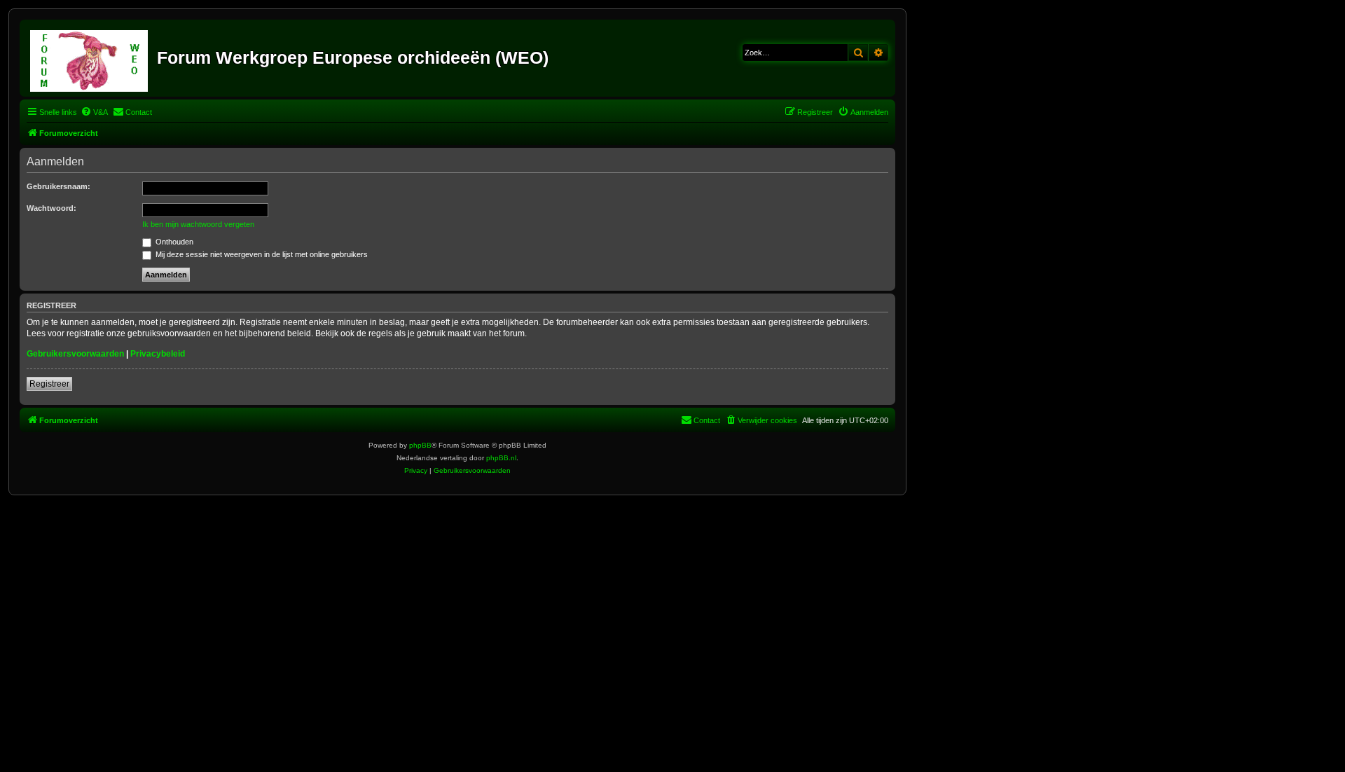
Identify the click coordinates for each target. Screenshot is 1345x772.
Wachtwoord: (51, 208)
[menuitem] (94, 112)
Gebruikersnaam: (58, 186)
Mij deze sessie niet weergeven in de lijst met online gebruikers (260, 254)
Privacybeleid (157, 354)
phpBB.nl (501, 458)
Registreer (49, 384)
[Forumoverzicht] (90, 58)
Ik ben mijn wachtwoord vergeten (198, 224)
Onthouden (173, 241)
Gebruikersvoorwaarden (75, 354)
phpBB (420, 445)
